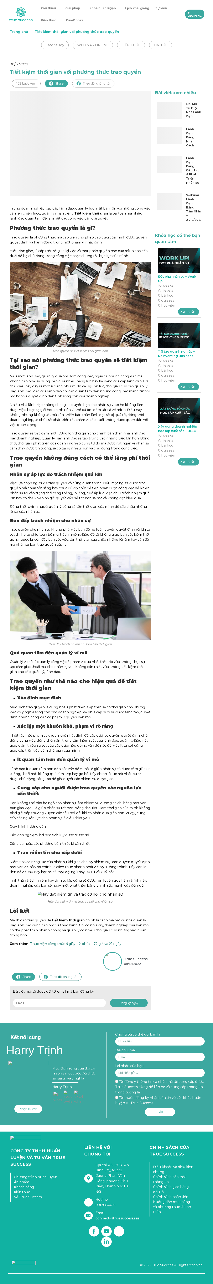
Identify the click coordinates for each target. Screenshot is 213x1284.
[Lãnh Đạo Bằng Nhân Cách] (169, 135)
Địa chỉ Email (125, 1050)
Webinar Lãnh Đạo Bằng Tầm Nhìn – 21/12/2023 (193, 207)
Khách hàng (24, 1187)
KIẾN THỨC (131, 45)
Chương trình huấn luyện (35, 1177)
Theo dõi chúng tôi (96, 83)
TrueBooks (74, 20)
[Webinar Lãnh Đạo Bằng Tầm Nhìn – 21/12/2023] (169, 201)
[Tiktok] (119, 1231)
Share (59, 83)
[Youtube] (106, 1231)
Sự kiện (161, 8)
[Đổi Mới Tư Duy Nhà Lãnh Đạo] (169, 110)
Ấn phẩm (21, 1182)
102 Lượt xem (26, 83)
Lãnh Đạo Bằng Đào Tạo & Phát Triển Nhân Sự (192, 170)
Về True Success (28, 1197)
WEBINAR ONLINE (93, 45)
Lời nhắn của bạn (129, 1066)
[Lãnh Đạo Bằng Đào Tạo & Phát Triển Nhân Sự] (169, 164)
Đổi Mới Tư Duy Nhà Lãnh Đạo (193, 110)
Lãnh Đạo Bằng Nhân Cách (190, 137)
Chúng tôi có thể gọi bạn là (137, 1034)
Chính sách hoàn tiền (170, 1197)
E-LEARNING (195, 14)
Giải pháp (72, 8)
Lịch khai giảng (137, 8)
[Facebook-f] (94, 1231)
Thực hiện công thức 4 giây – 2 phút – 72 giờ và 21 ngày (75, 944)
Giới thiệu (48, 8)
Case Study (55, 45)
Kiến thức (48, 20)
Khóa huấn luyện (102, 8)
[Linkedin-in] (106, 1242)
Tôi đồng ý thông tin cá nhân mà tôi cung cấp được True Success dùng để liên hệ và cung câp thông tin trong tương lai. (159, 1087)
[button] (28, 1109)
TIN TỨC (161, 45)
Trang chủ (19, 32)
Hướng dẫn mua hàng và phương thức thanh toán (172, 1207)
